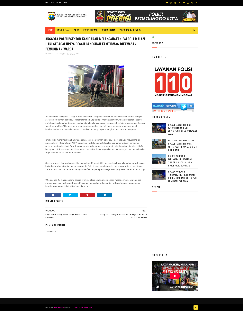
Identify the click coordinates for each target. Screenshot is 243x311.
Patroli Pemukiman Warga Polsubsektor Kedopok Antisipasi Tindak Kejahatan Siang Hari (182, 145)
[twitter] (167, 3)
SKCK (52, 3)
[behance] (180, 3)
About (65, 3)
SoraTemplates (58, 307)
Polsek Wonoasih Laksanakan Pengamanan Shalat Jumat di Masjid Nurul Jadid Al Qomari (180, 160)
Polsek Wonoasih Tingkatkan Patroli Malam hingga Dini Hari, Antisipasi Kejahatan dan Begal (182, 176)
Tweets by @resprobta (164, 110)
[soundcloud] (196, 3)
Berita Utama (108, 30)
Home (47, 3)
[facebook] (163, 3)
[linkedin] (171, 3)
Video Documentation (130, 30)
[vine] (184, 3)
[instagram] (175, 3)
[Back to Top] (196, 307)
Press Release (90, 30)
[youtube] (188, 3)
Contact (58, 3)
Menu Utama (63, 30)
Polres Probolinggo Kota (83, 307)
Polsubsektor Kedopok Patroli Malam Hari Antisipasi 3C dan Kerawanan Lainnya (183, 129)
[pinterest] (192, 3)
